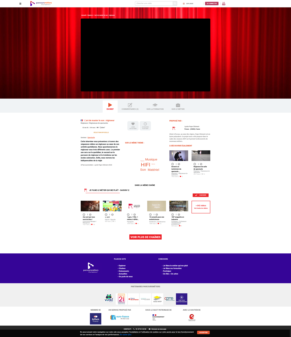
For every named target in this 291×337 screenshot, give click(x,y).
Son (143, 169)
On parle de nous (126, 276)
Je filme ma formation (172, 268)
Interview (153, 164)
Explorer (90, 15)
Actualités (123, 274)
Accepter (203, 332)
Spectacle (91, 137)
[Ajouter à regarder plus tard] (173, 164)
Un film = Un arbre (170, 274)
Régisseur (142, 160)
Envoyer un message (159, 329)
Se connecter (212, 3)
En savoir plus (125, 335)
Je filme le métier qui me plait (175, 266)
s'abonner (202, 195)
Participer (167, 271)
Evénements (124, 271)
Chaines (122, 268)
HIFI (145, 164)
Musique (151, 159)
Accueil (83, 15)
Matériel (153, 170)
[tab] (110, 106)
